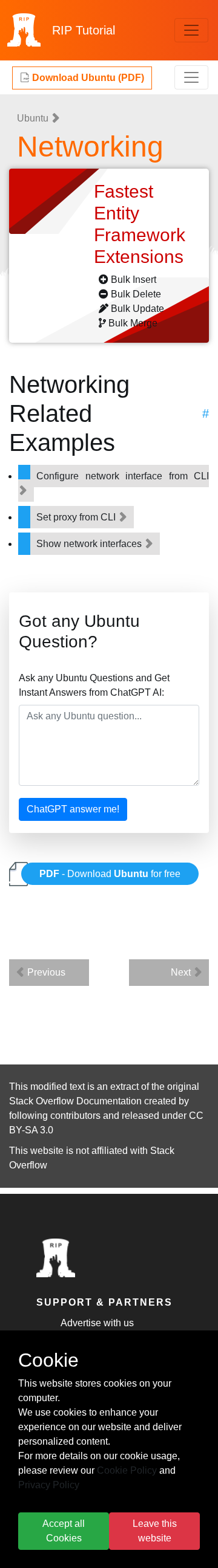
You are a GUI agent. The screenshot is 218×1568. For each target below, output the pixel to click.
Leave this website (155, 1530)
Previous (45, 972)
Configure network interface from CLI (122, 476)
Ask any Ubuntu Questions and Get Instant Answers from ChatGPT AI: (94, 685)
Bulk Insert (133, 279)
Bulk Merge (133, 323)
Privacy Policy (48, 1485)
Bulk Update (137, 308)
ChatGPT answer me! (73, 809)
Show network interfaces (90, 544)
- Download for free (109, 874)
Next (182, 972)
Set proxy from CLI (77, 517)
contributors (75, 1115)
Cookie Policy (127, 1470)
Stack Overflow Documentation (75, 1101)
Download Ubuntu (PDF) (87, 78)
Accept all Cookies (63, 1530)
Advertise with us (97, 1323)
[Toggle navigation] (191, 30)
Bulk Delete (136, 294)
